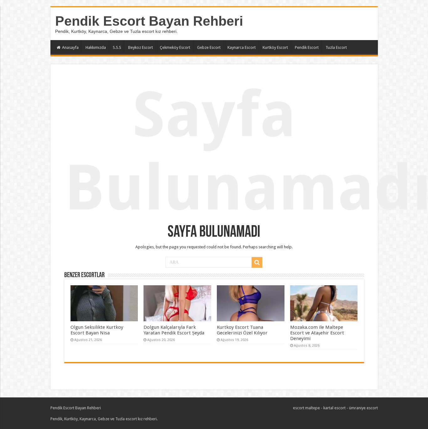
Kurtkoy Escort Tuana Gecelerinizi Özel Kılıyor (242, 330)
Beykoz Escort (140, 47)
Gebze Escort (209, 47)
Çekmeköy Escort (175, 47)
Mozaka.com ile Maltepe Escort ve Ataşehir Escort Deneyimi (317, 332)
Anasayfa (70, 47)
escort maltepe (306, 408)
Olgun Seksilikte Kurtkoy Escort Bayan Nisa (96, 330)
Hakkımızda (96, 47)
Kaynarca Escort (241, 47)
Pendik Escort (307, 47)
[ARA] (257, 262)
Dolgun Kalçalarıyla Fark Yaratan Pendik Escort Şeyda (174, 330)
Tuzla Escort (336, 47)
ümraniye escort (363, 408)
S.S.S (117, 47)
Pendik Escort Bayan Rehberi (149, 20)
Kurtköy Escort (275, 47)
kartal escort (334, 408)
